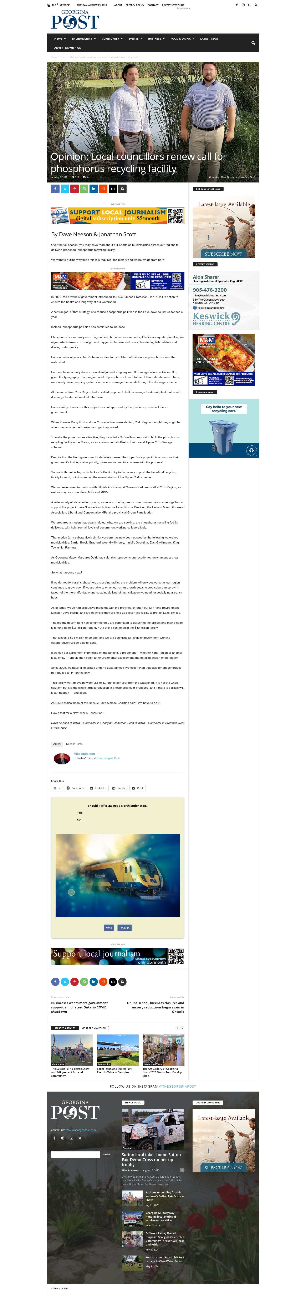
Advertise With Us (173, 5)
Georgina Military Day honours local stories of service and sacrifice (161, 1216)
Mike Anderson (84, 753)
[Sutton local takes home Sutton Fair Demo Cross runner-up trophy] (153, 1129)
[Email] (113, 189)
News (58, 38)
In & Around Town (153, 1064)
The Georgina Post (108, 758)
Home (54, 56)
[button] (253, 43)
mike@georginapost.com (81, 1130)
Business (154, 38)
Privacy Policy (135, 5)
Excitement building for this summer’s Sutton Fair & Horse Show (165, 1196)
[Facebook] (236, 5)
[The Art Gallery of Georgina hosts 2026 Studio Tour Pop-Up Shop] (163, 1050)
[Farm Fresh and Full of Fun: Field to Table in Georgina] (118, 1050)
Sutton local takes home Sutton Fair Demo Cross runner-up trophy (151, 1159)
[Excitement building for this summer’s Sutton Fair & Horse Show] (132, 1198)
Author (57, 744)
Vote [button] (109, 927)
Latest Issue (209, 38)
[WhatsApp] (84, 189)
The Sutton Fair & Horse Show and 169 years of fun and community (70, 1072)
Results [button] (124, 927)
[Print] (122, 189)
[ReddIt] (103, 189)
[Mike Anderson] (62, 758)
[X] (256, 5)
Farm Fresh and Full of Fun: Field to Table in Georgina (114, 1070)
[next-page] (182, 1028)
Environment (82, 38)
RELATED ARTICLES (65, 1028)
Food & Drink (181, 38)
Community (110, 38)
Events (134, 38)
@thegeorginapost (177, 1086)
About (118, 5)
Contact (153, 5)
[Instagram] (243, 5)
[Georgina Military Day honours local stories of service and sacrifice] (132, 1219)
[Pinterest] (74, 189)
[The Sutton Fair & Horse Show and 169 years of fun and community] (72, 1050)
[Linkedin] (94, 189)
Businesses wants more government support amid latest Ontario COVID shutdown (79, 1007)
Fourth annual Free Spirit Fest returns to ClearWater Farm (165, 1259)
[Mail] (249, 5)
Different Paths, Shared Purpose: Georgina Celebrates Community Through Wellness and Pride (165, 1238)
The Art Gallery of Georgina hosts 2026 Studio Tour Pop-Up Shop (162, 1072)
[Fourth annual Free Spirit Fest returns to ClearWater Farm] (132, 1263)
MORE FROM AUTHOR (94, 1028)
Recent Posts (74, 744)
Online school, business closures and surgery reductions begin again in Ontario (155, 1007)
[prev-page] (177, 1028)
